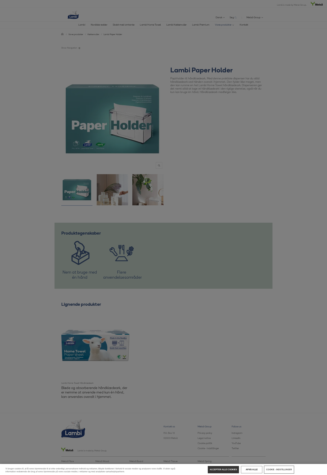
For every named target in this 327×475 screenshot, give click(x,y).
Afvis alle (252, 469)
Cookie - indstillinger (279, 469)
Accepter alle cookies (223, 469)
